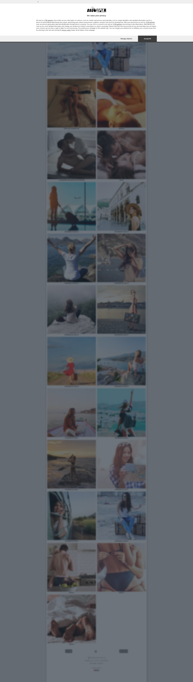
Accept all (147, 39)
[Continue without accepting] (38, 2)
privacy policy (66, 30)
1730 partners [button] (48, 20)
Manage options (126, 39)
